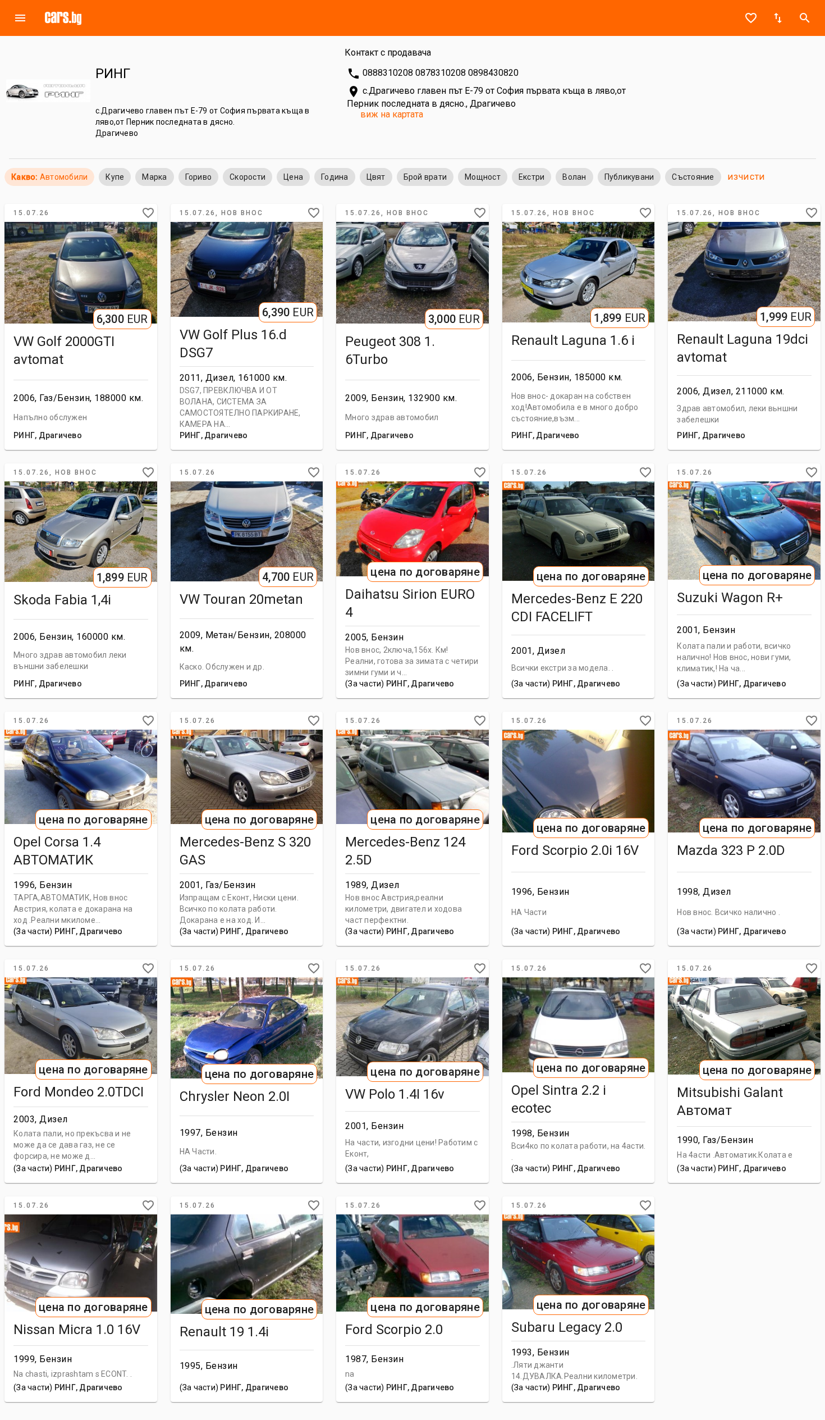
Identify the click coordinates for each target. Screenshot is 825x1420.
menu (20, 18)
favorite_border (751, 18)
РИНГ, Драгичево (47, 435)
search (805, 18)
